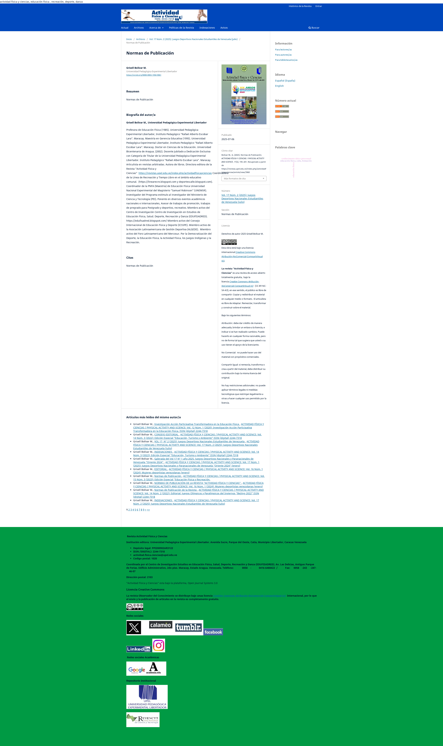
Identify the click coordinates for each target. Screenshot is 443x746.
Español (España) (285, 80)
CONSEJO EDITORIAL (166, 434)
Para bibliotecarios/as (286, 59)
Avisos (224, 27)
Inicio (129, 39)
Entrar (318, 6)
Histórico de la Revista (300, 6)
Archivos (139, 27)
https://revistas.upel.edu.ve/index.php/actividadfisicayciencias (175, 173)
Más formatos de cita (235, 178)
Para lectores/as (283, 49)
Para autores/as (283, 54)
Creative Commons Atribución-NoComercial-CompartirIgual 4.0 (242, 256)
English (279, 85)
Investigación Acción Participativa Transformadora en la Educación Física (197, 424)
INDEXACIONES (163, 451)
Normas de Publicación (168, 476)
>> (148, 509)
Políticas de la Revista (181, 27)
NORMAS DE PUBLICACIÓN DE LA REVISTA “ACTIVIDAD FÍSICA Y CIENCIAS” (197, 483)
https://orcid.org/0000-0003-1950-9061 (143, 75)
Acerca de (155, 27)
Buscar (315, 27)
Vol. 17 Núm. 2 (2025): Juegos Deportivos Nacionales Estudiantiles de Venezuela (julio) (193, 39)
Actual (124, 27)
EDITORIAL (161, 469)
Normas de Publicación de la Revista (175, 490)
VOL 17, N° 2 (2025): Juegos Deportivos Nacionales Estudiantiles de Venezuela (199, 441)
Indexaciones (207, 27)
